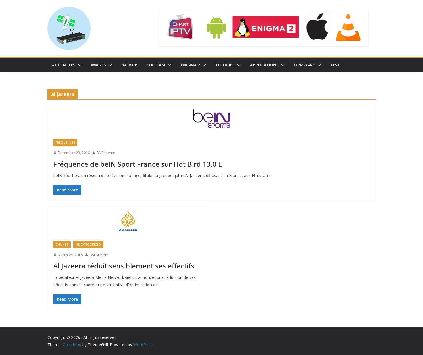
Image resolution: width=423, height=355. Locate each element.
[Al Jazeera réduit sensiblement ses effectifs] (128, 220)
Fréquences (65, 143)
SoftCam (155, 65)
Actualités (63, 65)
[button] (78, 65)
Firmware (304, 65)
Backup (129, 65)
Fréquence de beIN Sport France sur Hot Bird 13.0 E (137, 164)
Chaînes (62, 245)
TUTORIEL (225, 65)
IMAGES (98, 65)
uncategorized (88, 245)
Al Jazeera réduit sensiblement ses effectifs (123, 265)
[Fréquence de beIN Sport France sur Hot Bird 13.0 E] (211, 118)
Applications (264, 65)
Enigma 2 (190, 65)
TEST (335, 65)
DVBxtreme (106, 152)
